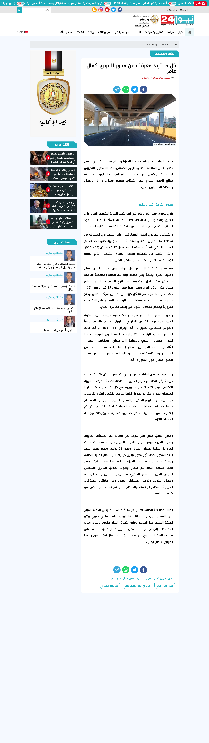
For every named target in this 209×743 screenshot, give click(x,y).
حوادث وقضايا (121, 32)
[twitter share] (134, 89)
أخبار (180, 32)
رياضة (91, 32)
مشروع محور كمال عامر (137, 585)
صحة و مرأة (66, 32)
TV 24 (80, 32)
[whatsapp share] (125, 89)
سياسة (170, 32)
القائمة (21, 32)
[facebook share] (143, 89)
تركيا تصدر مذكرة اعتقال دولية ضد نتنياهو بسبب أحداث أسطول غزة (76, 3)
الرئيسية (172, 44)
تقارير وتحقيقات (154, 32)
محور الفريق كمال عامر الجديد (125, 578)
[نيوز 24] (177, 20)
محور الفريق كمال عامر (160, 578)
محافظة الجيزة (110, 585)
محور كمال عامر (164, 585)
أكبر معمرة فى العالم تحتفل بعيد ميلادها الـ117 (151, 3)
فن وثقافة (104, 32)
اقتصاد (137, 32)
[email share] (117, 89)
